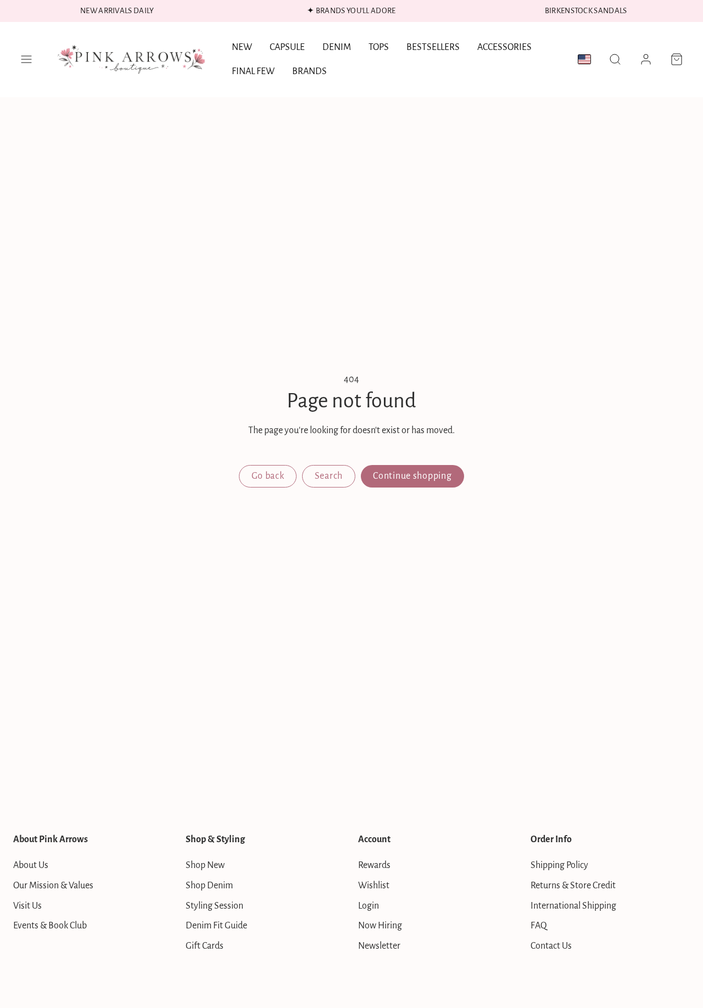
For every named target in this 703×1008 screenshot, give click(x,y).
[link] (646, 59)
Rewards (374, 865)
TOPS (379, 47)
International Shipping (573, 906)
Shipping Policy (559, 865)
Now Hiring (380, 926)
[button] (26, 59)
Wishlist (373, 886)
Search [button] (329, 476)
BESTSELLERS (433, 47)
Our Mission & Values (53, 886)
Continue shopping (412, 476)
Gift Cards (205, 946)
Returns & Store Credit (573, 886)
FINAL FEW (253, 71)
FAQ (539, 926)
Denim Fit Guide (216, 926)
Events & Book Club (50, 926)
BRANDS (309, 71)
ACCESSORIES (504, 47)
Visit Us (27, 906)
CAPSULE (287, 47)
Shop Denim (209, 886)
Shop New (205, 865)
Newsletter (379, 946)
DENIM (336, 47)
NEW (242, 47)
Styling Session (214, 906)
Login (368, 906)
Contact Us (551, 946)
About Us (30, 865)
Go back (268, 476)
